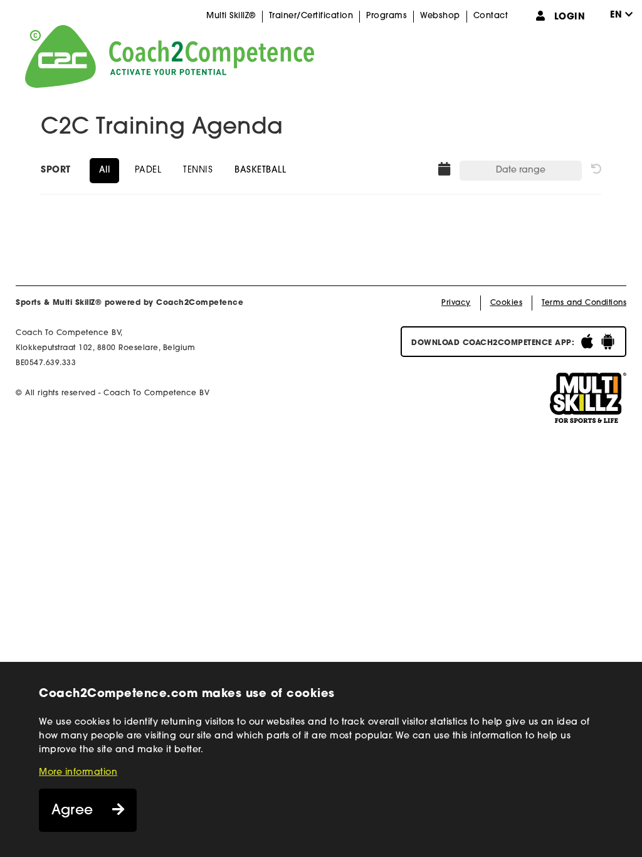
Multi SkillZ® (231, 16)
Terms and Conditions (584, 303)
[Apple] (587, 342)
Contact (490, 16)
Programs (386, 16)
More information (78, 772)
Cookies (506, 303)
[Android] (608, 342)
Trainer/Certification (311, 16)
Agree (72, 811)
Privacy (456, 303)
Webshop (440, 16)
